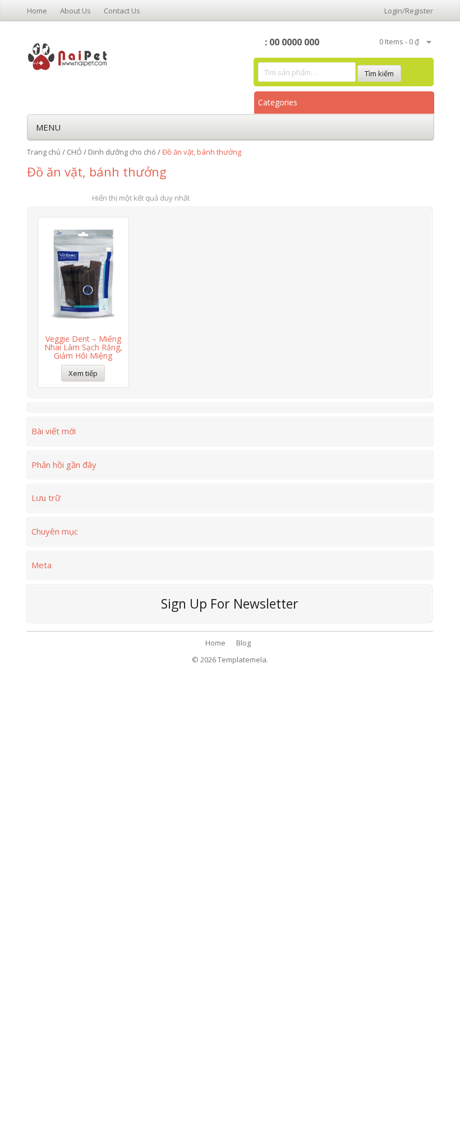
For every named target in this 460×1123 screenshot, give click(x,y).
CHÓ (74, 152)
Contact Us (122, 11)
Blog (243, 643)
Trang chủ (44, 152)
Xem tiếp (83, 373)
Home (37, 11)
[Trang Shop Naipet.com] (67, 55)
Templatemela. (243, 660)
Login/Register (408, 11)
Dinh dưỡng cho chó (122, 152)
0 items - (399, 41)
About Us (75, 11)
